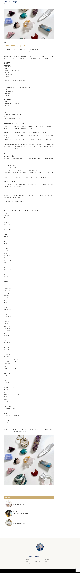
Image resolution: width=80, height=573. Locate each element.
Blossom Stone (73, 571)
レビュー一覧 (28, 563)
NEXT (29, 490)
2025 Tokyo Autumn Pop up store (21, 513)
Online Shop (57, 1)
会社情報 (46, 561)
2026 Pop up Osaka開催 (19, 504)
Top (21, 1)
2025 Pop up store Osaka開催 (20, 523)
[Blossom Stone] (40, 550)
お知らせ (27, 559)
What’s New (27, 1)
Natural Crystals (38, 559)
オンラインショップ (30, 556)
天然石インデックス (38, 561)
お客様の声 (27, 561)
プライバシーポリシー (48, 563)
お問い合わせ (47, 559)
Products (42, 1)
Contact (49, 1)
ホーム (46, 556)
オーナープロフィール (39, 563)
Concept (35, 1)
